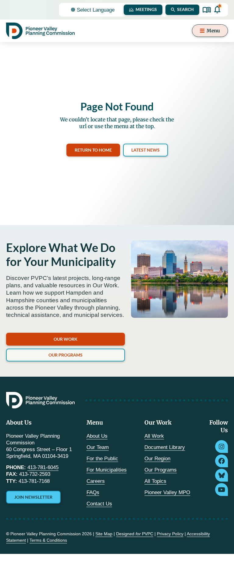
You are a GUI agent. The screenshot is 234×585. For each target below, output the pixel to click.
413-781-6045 (42, 467)
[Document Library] (206, 9)
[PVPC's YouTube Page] (221, 489)
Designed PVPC (134, 533)
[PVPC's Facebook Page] (221, 460)
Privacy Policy (170, 533)
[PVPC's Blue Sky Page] (221, 475)
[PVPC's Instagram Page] (221, 446)
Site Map (103, 533)
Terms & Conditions (48, 540)
